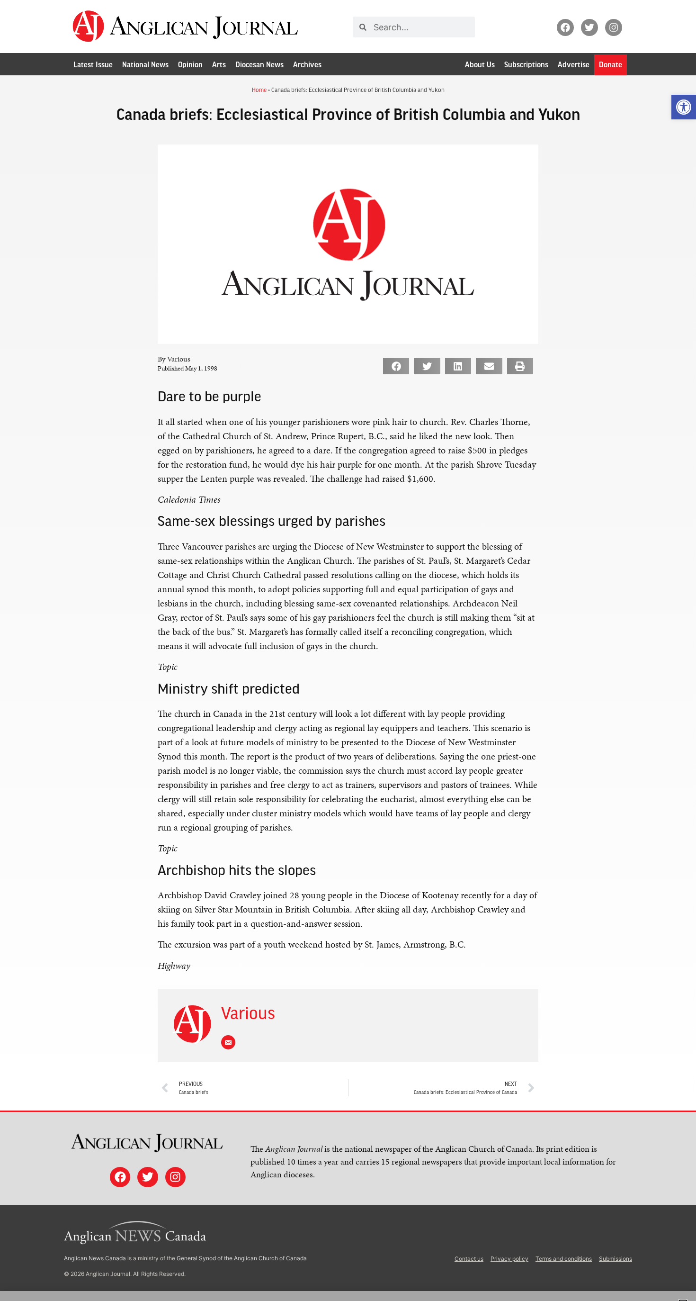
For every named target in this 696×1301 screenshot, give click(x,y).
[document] (348, 650)
